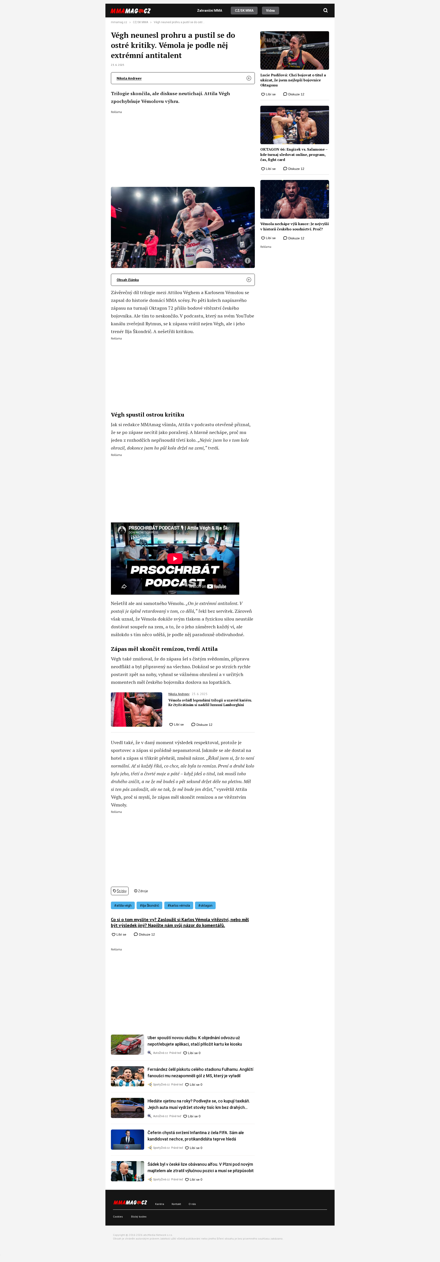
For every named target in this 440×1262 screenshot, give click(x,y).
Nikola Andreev (129, 78)
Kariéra (159, 1204)
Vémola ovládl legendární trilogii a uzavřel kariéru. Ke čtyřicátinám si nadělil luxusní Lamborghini (210, 702)
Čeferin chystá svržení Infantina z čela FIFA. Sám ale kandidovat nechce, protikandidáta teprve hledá (196, 1135)
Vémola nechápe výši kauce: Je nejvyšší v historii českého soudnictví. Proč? (294, 226)
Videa (270, 10)
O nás (192, 1204)
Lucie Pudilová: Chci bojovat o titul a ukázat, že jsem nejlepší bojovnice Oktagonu (293, 80)
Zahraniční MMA (209, 10)
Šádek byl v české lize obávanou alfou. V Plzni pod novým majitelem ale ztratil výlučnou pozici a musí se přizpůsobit (201, 1167)
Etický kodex (138, 1216)
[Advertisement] (183, 145)
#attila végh (123, 905)
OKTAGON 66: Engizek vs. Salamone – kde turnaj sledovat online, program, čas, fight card (293, 154)
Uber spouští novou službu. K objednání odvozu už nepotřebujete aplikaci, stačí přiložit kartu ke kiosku (195, 1041)
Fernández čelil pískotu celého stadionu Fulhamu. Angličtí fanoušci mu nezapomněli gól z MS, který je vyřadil (200, 1072)
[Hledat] (325, 10)
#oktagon (205, 905)
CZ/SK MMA (244, 10)
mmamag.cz (119, 22)
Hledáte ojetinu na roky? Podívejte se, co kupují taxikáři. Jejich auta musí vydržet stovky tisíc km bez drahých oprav (199, 1105)
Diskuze (203, 724)
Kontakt (176, 1204)
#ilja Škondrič (149, 905)
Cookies (118, 1216)
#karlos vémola (179, 905)
